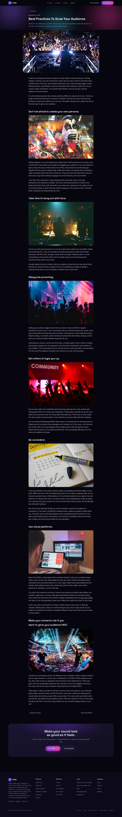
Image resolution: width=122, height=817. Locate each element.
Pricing (65, 3)
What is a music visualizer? (84, 782)
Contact (111, 810)
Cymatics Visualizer (41, 791)
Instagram (18, 801)
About (99, 782)
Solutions (58, 3)
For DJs (58, 782)
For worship (59, 791)
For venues (59, 794)
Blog (78, 788)
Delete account (92, 810)
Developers (80, 794)
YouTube (11, 801)
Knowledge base (82, 791)
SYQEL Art (38, 785)
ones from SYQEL (86, 598)
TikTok (24, 801)
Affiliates (99, 791)
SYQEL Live (39, 782)
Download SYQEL (86, 713)
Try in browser (94, 3)
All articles (33, 11)
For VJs (58, 785)
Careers (99, 785)
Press (99, 788)
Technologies (103, 810)
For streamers (60, 788)
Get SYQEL (52, 748)
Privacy (79, 810)
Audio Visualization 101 (83, 785)
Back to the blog (35, 713)
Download (106, 3)
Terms (84, 810)
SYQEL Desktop (40, 788)
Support (72, 3)
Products (49, 3)
